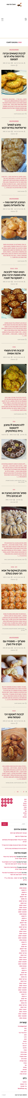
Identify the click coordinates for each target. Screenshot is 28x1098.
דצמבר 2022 (23, 983)
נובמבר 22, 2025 (7, 721)
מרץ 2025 (24, 925)
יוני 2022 (24, 996)
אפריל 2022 (23, 1001)
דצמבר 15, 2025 (7, 131)
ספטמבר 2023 (22, 964)
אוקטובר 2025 (22, 910)
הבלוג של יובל (23, 1032)
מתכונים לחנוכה (17, 114)
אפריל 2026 (23, 897)
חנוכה (23, 480)
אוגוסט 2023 (23, 966)
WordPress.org (22, 1088)
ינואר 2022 (24, 1007)
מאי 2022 (24, 998)
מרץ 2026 (24, 899)
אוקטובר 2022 (22, 988)
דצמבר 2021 (23, 1009)
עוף (26, 811)
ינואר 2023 (24, 981)
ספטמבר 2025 (22, 912)
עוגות (14, 421)
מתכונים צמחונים (9, 782)
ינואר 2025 (24, 929)
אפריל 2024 (23, 949)
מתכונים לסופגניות (10, 480)
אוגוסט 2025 (23, 914)
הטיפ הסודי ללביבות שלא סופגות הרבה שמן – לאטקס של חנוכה (14, 275)
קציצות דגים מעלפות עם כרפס (18, 833)
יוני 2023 (24, 970)
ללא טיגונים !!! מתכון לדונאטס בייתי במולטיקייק (14, 427)
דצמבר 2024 (23, 931)
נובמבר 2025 (23, 907)
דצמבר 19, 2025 (7, 63)
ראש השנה (24, 1071)
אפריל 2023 (23, 975)
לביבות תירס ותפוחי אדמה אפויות (14, 352)
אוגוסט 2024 (23, 940)
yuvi (21, 434)
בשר (25, 801)
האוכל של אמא (11, 4)
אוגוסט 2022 (23, 992)
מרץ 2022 (24, 1003)
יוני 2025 (24, 918)
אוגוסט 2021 (23, 1018)
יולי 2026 (24, 890)
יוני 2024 (24, 944)
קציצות (12, 268)
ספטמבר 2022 (22, 990)
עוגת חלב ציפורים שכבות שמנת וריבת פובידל (14, 845)
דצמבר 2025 (23, 905)
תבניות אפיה (23, 1074)
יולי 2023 (24, 968)
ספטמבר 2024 (22, 938)
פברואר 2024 (23, 953)
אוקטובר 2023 (22, 962)
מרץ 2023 (24, 977)
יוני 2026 (24, 892)
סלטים (25, 805)
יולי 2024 (24, 942)
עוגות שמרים (23, 1061)
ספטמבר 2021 (22, 1016)
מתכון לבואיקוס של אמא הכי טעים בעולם (14, 572)
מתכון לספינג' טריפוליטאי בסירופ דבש (14, 126)
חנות (25, 799)
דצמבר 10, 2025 (7, 281)
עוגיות (25, 809)
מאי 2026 (24, 894)
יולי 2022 (24, 994)
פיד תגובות (24, 1086)
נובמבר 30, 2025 (7, 648)
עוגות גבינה (24, 1052)
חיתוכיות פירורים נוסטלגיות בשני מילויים (16, 848)
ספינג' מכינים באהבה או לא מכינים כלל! (14, 495)
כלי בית (24, 1043)
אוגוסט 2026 (23, 888)
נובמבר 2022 (23, 985)
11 (17, 791)
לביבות (23, 114)
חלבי (16, 566)
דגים (25, 815)
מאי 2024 (24, 946)
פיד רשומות (23, 1084)
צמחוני (16, 268)
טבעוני (25, 803)
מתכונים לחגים (18, 559)
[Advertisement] (14, 24)
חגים (14, 489)
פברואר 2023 (23, 979)
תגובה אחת (13, 502)
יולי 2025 (24, 916)
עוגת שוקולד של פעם (21, 836)
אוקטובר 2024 (22, 936)
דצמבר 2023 (23, 957)
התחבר (24, 1082)
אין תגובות (13, 65)
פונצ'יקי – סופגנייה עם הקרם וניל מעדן (14, 643)
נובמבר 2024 (23, 933)
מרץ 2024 (24, 951)
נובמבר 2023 (23, 959)
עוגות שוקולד (23, 1056)
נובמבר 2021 (23, 1011)
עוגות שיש (24, 1058)
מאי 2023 (24, 972)
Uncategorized (14, 49)
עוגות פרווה (23, 1054)
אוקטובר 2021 (22, 1014)
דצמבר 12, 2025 (7, 209)
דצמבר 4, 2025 (9, 499)
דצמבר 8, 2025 (13, 434)
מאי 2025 (24, 920)
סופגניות (23, 482)
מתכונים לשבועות (13, 628)
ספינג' (5, 559)
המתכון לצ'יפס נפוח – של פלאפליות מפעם (14, 204)
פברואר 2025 (23, 927)
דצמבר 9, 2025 (6, 357)
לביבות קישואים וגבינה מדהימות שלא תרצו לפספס (14, 56)
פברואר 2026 (23, 901)
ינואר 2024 (24, 955)
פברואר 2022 (23, 1005)
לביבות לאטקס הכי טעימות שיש (14, 716)
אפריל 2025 (23, 923)
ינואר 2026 (24, 903)
